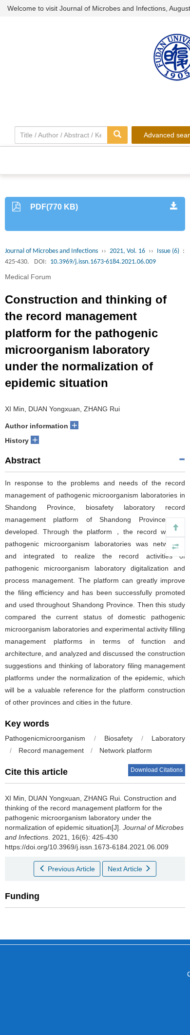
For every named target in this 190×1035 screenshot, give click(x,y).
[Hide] (175, 546)
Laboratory (168, 738)
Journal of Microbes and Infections (51, 251)
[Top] (175, 527)
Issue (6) (168, 251)
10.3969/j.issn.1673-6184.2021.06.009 (103, 262)
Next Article (126, 869)
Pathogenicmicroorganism (45, 738)
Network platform (125, 750)
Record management (51, 750)
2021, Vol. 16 (127, 251)
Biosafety (118, 738)
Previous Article (70, 869)
